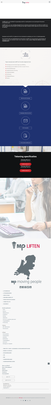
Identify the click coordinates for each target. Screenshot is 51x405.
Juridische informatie (26, 397)
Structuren (5, 342)
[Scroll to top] (49, 363)
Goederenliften (6, 335)
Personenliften (6, 334)
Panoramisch (5, 328)
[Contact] (25, 270)
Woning (4, 316)
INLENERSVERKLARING (7, 359)
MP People (20, 397)
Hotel (4, 309)
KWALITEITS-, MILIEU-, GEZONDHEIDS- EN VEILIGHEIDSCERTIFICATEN (16, 348)
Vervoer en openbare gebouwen (9, 319)
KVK (4, 355)
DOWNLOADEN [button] (25, 164)
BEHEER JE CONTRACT (7, 350)
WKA (4, 357)
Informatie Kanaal (42, 397)
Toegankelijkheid (6, 321)
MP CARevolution (6, 326)
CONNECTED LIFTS (6, 301)
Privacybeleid (32, 397)
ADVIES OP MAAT (6, 295)
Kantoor (4, 311)
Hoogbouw (5, 314)
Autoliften (5, 337)
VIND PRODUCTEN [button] (8, 380)
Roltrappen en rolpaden (7, 343)
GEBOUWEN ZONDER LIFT (8, 297)
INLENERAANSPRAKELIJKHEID (9, 361)
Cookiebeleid (37, 397)
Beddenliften (5, 338)
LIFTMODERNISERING (7, 293)
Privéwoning (5, 322)
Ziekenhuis (5, 317)
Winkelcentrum (6, 312)
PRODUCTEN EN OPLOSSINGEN (9, 299)
